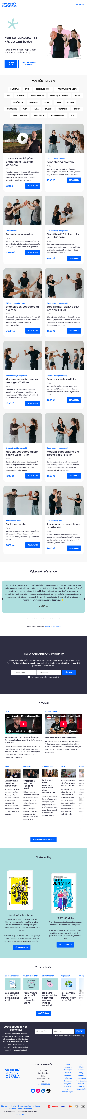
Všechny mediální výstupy (43, 840)
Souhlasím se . (44, 677)
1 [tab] (28, 619)
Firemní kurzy (67, 1067)
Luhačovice (18, 102)
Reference (68, 1081)
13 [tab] (55, 619)
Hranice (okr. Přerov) (59, 96)
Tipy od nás (81, 1086)
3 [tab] (32, 619)
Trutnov (77, 109)
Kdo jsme (67, 1083)
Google (48, 626)
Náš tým (81, 1067)
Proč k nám (68, 1078)
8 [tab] (43, 619)
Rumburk (48, 109)
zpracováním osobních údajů (49, 677)
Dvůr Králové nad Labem (67, 89)
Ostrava (70, 102)
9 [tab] (46, 619)
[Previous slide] (6, 799)
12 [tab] (52, 619)
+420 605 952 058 (43, 1084)
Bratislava (14, 89)
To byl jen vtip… (81, 1081)
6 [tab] (39, 619)
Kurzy (68, 1064)
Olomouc (33, 102)
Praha (36, 109)
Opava (58, 102)
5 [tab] (37, 619)
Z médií (81, 1070)
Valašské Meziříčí (58, 116)
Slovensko (62, 109)
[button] (11, 64)
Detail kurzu (33, 186)
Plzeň (25, 109)
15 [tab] (59, 619)
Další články (43, 1013)
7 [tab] (41, 619)
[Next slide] (80, 799)
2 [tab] (30, 619)
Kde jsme (67, 1086)
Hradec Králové (37, 96)
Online (47, 102)
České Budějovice (43, 89)
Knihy (81, 1073)
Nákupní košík (81, 1089)
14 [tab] (57, 619)
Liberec (77, 96)
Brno (27, 89)
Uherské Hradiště (20, 116)
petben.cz (20, 1114)
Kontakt (81, 1083)
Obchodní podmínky (8, 1106)
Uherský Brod (38, 116)
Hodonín (20, 96)
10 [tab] (48, 619)
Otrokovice (12, 109)
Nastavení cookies (25, 1109)
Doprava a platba (24, 1106)
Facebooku (56, 626)
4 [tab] (34, 619)
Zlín (72, 116)
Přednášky (68, 1070)
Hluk (8, 96)
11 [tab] (50, 619)
